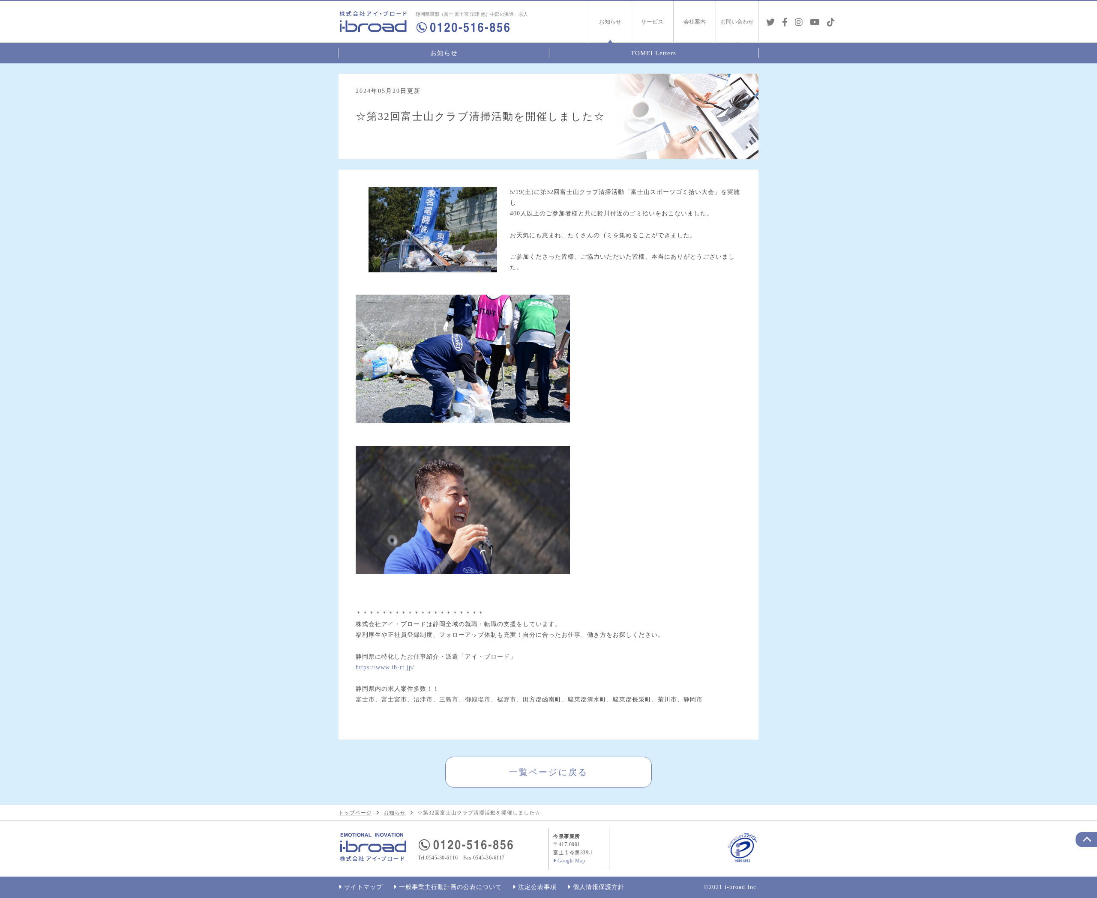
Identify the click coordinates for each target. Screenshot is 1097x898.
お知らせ (444, 53)
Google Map (571, 861)
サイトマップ (363, 887)
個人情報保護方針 (598, 887)
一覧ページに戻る (548, 772)
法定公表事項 (537, 887)
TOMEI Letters (653, 53)
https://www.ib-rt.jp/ (385, 667)
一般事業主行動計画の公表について (450, 887)
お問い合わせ (737, 21)
